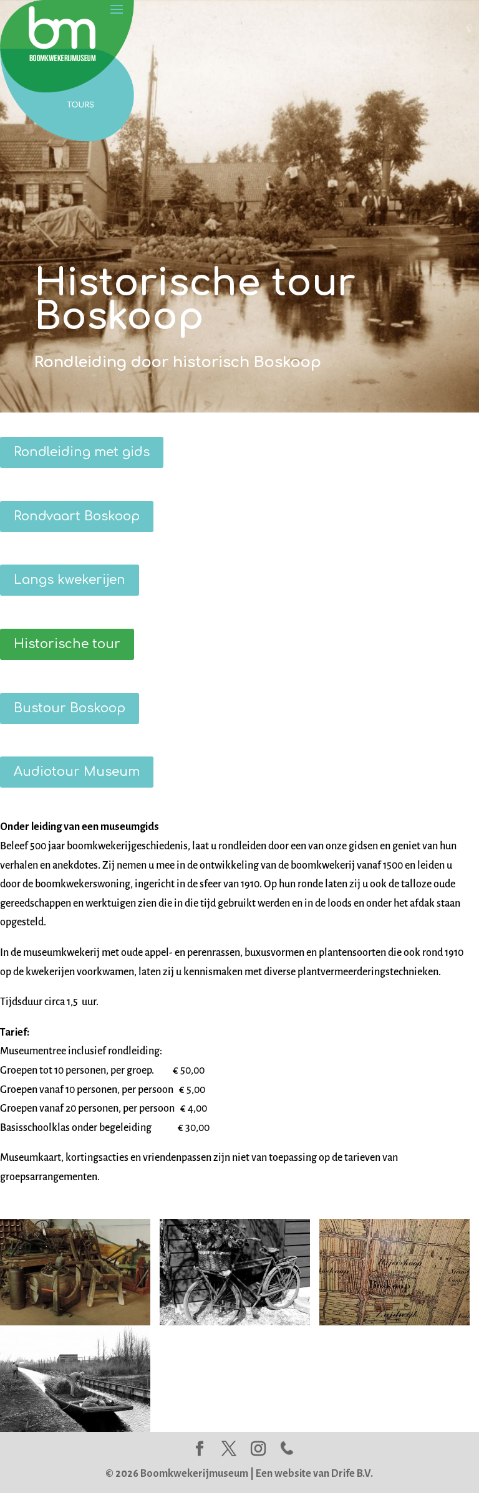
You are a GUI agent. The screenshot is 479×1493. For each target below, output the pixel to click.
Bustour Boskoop (69, 708)
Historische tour (67, 644)
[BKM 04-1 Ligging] (394, 1322)
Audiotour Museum (77, 772)
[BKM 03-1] (75, 1428)
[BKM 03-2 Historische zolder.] (75, 1322)
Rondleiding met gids (82, 452)
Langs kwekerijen (69, 580)
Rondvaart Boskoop (77, 516)
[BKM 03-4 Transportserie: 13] (235, 1322)
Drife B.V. (352, 1473)
